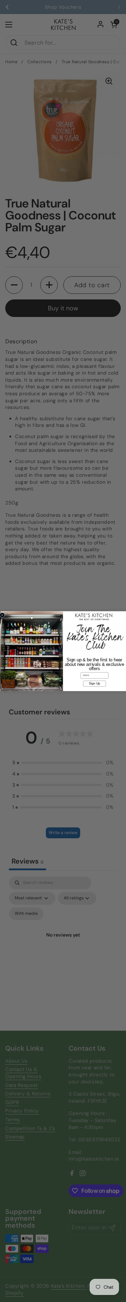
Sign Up (94, 683)
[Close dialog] (2, 615)
